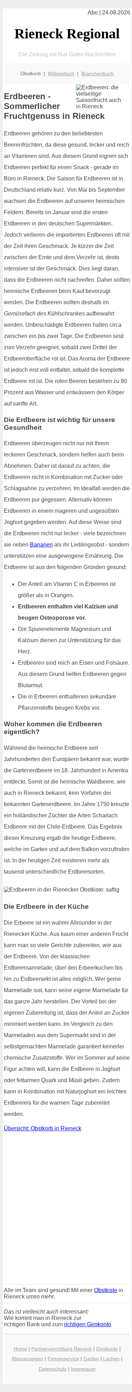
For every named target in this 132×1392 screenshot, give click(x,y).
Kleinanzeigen (27, 1358)
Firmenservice (63, 1358)
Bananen (41, 545)
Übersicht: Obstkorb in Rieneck (42, 1128)
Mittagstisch (61, 73)
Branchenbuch (97, 73)
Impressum (83, 1369)
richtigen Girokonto (87, 1324)
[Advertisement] (66, 1210)
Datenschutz (53, 1369)
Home (20, 1349)
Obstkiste (105, 1290)
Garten (91, 1358)
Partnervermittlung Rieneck (61, 1349)
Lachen (111, 1358)
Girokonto (107, 1349)
